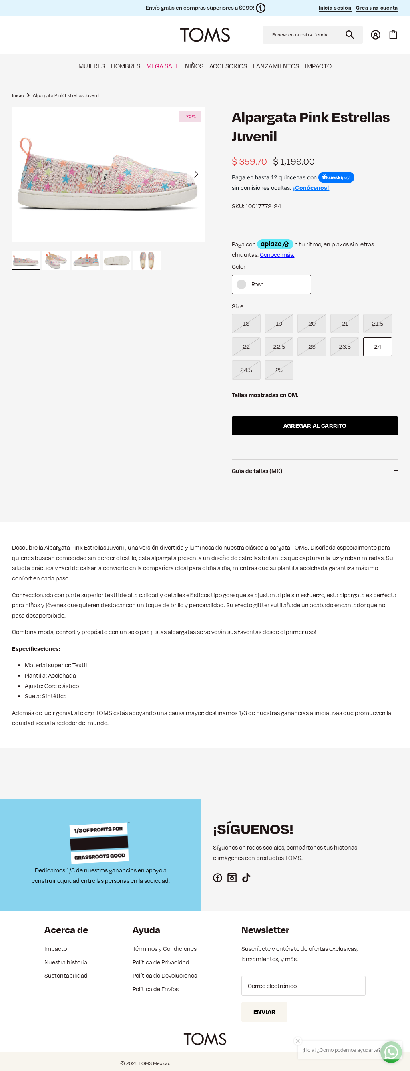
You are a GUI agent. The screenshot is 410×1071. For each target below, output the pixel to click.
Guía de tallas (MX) (257, 471)
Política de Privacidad (161, 962)
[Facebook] (217, 877)
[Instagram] (232, 877)
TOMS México (154, 1063)
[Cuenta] (375, 35)
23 (312, 346)
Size (237, 306)
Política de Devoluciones (165, 975)
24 (377, 346)
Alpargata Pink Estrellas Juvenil (66, 94)
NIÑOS (194, 66)
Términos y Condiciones (165, 948)
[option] (108, 174)
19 (279, 323)
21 (345, 323)
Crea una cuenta (377, 7)
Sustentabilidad (66, 975)
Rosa (257, 284)
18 (246, 323)
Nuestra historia (65, 962)
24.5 (246, 370)
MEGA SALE (162, 66)
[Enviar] (350, 35)
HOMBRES (125, 66)
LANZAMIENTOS (276, 66)
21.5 (377, 323)
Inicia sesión (335, 7)
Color (238, 266)
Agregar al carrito (315, 425)
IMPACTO (318, 66)
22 (246, 346)
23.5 (345, 346)
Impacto (55, 948)
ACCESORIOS (228, 66)
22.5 (279, 346)
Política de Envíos (156, 989)
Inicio (18, 94)
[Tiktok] (246, 877)
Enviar (264, 1011)
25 (279, 370)
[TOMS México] (205, 35)
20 (312, 323)
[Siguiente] (196, 174)
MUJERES (91, 66)
